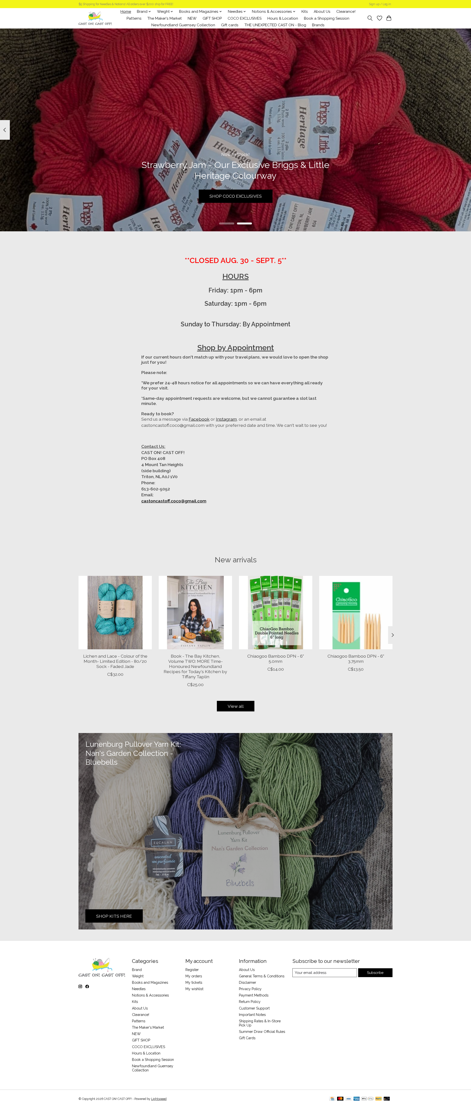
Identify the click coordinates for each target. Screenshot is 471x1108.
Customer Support (254, 1008)
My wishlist (194, 989)
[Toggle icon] (370, 18)
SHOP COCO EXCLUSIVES (235, 196)
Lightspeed (159, 1099)
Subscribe (375, 972)
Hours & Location (282, 18)
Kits (304, 11)
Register (192, 970)
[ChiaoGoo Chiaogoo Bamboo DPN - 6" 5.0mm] (275, 612)
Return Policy (250, 1001)
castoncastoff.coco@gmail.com (173, 500)
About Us (322, 11)
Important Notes (252, 1014)
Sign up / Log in (380, 4)
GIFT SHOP (212, 18)
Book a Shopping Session (326, 18)
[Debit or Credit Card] (387, 1099)
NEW (192, 18)
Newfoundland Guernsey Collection (183, 25)
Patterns (134, 18)
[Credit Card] (332, 1099)
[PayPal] (378, 1099)
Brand (137, 970)
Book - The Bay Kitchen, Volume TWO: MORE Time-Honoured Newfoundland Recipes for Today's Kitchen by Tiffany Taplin (195, 666)
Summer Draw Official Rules (262, 1031)
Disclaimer (247, 982)
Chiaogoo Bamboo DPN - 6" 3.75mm (355, 658)
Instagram (226, 419)
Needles (138, 989)
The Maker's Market (164, 18)
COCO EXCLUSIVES (245, 18)
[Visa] (348, 1099)
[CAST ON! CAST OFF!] (95, 18)
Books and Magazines (150, 982)
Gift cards (229, 25)
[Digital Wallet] (368, 1099)
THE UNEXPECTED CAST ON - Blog (275, 25)
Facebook (199, 419)
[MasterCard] (340, 1099)
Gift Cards (247, 1038)
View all (236, 706)
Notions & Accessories (150, 995)
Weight (138, 976)
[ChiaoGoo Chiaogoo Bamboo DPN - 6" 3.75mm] (355, 612)
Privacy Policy (250, 989)
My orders (193, 976)
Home (125, 11)
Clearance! (345, 11)
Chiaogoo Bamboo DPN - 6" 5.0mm (275, 658)
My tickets (193, 982)
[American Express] (356, 1099)
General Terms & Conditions (261, 976)
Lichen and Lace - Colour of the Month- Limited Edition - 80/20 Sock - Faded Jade (115, 661)
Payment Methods (253, 995)
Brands (318, 25)
